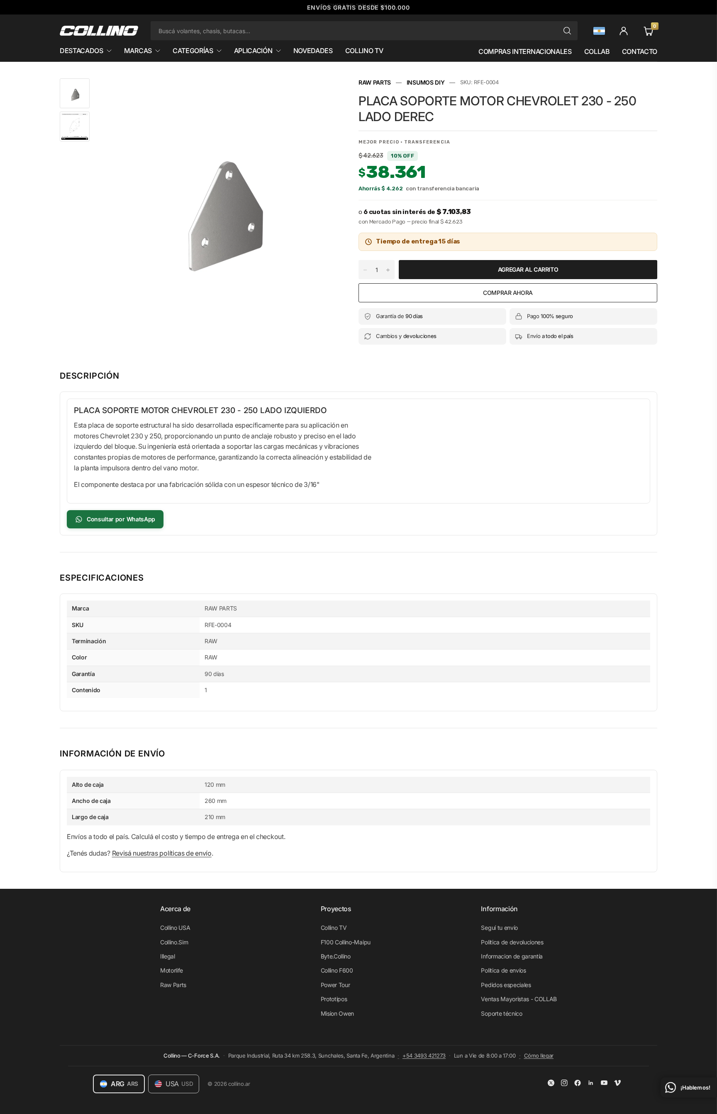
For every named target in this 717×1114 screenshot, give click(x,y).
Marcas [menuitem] (138, 50)
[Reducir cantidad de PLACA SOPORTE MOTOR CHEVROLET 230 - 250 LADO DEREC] (365, 270)
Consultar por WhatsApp (121, 519)
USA (179, 1084)
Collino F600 (337, 970)
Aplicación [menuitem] (253, 50)
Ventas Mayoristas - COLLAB (519, 998)
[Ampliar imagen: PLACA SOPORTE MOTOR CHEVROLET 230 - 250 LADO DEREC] (328, 96)
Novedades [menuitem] (313, 50)
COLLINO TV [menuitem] (364, 50)
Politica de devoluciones (512, 942)
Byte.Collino (336, 956)
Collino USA (175, 927)
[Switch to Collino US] (599, 31)
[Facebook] (577, 1083)
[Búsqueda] (567, 30)
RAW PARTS (374, 82)
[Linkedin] (591, 1083)
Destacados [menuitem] (81, 50)
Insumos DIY (425, 82)
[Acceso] (624, 30)
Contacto (639, 51)
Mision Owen (337, 1013)
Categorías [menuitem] (193, 50)
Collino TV (334, 927)
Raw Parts (173, 984)
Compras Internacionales (525, 51)
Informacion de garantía (512, 956)
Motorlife (171, 970)
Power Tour (335, 984)
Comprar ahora (508, 292)
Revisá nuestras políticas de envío (162, 853)
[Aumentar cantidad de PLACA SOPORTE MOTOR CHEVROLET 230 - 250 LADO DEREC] (388, 270)
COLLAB (596, 51)
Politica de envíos (503, 970)
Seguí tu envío (499, 927)
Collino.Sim (174, 942)
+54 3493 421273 (424, 1055)
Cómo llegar (539, 1055)
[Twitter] (551, 1083)
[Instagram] (564, 1083)
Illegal (167, 956)
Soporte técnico (501, 1013)
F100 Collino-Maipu (346, 942)
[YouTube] (604, 1083)
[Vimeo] (617, 1083)
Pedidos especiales (506, 984)
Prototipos (334, 998)
